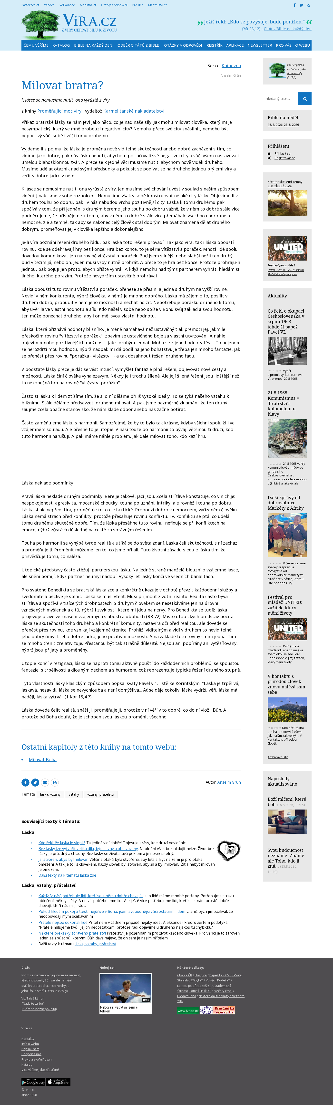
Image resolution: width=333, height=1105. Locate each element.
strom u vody (294, 73)
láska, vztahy (50, 794)
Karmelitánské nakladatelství (133, 111)
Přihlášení (278, 146)
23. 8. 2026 (291, 124)
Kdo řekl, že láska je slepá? (62, 842)
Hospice (201, 975)
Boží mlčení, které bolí (287, 801)
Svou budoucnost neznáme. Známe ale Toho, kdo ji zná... (286, 858)
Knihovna (231, 65)
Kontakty (27, 1038)
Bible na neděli (284, 117)
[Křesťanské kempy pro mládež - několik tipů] (287, 203)
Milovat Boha (43, 759)
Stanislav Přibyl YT (190, 980)
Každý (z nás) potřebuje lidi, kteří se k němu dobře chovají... (91, 895)
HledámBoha (186, 996)
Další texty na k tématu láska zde (67, 875)
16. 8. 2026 (275, 124)
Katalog (26, 1064)
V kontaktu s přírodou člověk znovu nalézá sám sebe (286, 684)
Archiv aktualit (278, 757)
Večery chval (223, 991)
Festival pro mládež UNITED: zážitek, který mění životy (285, 605)
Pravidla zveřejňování (36, 1059)
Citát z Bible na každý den (288, 29)
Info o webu (30, 1044)
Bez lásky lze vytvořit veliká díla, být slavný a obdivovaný (88, 848)
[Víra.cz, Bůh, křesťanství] (69, 25)
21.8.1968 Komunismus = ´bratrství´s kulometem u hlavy (283, 403)
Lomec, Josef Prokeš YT (194, 985)
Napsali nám (30, 1049)
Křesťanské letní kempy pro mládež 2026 (285, 183)
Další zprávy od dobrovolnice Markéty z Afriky (286, 503)
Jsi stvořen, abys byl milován (63, 859)
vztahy (74, 794)
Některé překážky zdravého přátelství (72, 933)
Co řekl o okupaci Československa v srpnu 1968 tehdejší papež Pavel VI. (286, 321)
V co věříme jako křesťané (40, 1069)
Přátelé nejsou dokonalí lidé (63, 922)
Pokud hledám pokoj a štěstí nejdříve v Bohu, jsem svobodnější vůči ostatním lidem (112, 911)
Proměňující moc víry (59, 111)
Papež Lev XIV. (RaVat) (225, 975)
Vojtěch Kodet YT (218, 980)
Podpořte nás (31, 1054)
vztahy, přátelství (100, 794)
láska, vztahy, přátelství (95, 944)
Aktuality (277, 296)
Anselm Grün (231, 75)
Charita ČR (184, 975)
